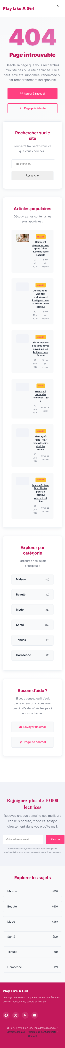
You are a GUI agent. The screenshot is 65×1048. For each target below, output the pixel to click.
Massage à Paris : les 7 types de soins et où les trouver (40, 443)
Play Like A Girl (18, 8)
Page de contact (35, 742)
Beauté (40, 236)
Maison (40, 285)
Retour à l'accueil (34, 93)
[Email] (34, 1015)
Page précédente (35, 108)
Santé (32, 936)
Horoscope (32, 967)
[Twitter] (15, 1015)
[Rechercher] (58, 6)
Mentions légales (16, 1031)
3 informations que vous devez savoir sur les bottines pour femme (40, 349)
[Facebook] (6, 1015)
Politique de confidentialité (42, 1031)
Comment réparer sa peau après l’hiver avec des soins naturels (40, 248)
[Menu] (58, 11)
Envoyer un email (34, 727)
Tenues (32, 951)
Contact (32, 1036)
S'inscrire (55, 839)
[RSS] (25, 1015)
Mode (41, 385)
